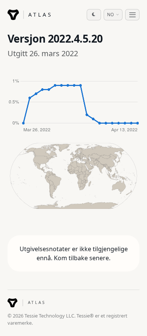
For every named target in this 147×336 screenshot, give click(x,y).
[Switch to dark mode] (94, 14)
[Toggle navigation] (132, 14)
